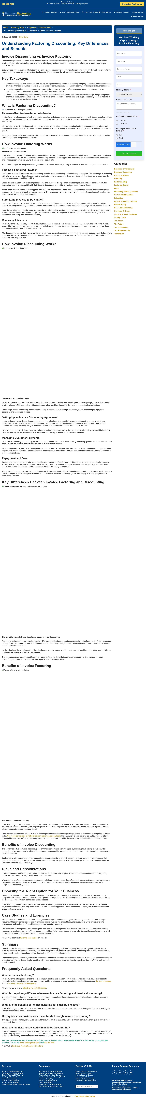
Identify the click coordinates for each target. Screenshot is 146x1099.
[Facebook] (125, 1072)
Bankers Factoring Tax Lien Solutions (51, 1073)
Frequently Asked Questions (39, 28)
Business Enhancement (124, 169)
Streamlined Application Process (85, 1080)
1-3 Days (122, 120)
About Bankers (139, 12)
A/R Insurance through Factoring (12, 1073)
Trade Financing (121, 227)
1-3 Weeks (123, 124)
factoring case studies (28, 938)
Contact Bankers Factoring (121, 1089)
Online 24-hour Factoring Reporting (50, 1084)
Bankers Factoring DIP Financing (12, 1075)
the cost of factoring (103, 981)
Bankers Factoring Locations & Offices (125, 1088)
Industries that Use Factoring (84, 1079)
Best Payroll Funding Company (12, 1077)
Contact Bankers (138, 16)
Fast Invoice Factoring (84, 1096)
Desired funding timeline (127, 116)
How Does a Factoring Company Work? (52, 1077)
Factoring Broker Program (83, 1073)
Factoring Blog (17, 28)
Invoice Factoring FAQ (46, 1082)
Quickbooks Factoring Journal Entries (51, 1086)
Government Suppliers (123, 195)
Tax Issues (118, 221)
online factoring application (29, 1043)
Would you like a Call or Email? (126, 130)
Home (5, 28)
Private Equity (120, 205)
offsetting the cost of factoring (34, 988)
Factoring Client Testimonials (84, 1077)
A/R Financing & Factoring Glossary (50, 1071)
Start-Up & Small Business (125, 214)
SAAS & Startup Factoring (10, 1082)
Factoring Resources (122, 12)
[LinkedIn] (120, 1072)
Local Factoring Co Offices (70, 12)
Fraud (116, 188)
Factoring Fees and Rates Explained (50, 1075)
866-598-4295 (49, 1043)
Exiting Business (121, 175)
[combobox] (86, 1086)
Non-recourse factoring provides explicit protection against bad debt (34, 836)
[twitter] (114, 1072)
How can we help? (124, 100)
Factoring (16, 1046)
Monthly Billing (123, 90)
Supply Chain (120, 217)
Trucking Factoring (122, 230)
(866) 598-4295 (129, 31)
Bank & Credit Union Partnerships (86, 1071)
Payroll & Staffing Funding (125, 201)
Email (121, 138)
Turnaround (119, 234)
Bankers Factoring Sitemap (121, 1086)
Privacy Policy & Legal (119, 1084)
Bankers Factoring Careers (84, 1075)
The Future (118, 224)
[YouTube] (131, 1072)
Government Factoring (9, 1079)
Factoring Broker (106, 12)
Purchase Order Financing (10, 1080)
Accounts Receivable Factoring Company (126, 1082)
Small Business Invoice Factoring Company (16, 1084)
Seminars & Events (122, 211)
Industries (118, 198)
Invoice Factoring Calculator (48, 1080)
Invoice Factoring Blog (91, 12)
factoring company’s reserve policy (22, 983)
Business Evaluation (123, 172)
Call (120, 135)
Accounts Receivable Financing (12, 1071)
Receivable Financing (123, 208)
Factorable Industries (50, 12)
